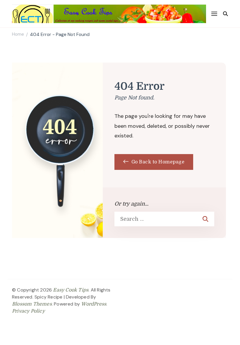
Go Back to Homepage (157, 162)
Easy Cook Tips (70, 290)
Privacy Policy (28, 311)
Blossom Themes (32, 304)
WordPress (93, 304)
